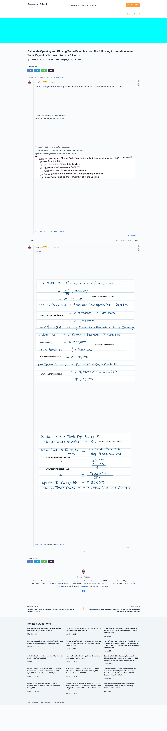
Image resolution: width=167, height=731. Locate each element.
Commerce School (37, 4)
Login (83, 551)
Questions (85, 5)
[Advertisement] (83, 30)
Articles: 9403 (83, 595)
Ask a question (75, 5)
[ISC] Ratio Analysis (72, 60)
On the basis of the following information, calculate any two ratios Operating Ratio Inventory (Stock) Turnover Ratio (121, 630)
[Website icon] (83, 591)
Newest (123, 240)
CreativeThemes (58, 702)
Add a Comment (131, 235)
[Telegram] (37, 70)
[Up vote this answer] (138, 246)
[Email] (51, 70)
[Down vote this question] (138, 85)
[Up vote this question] (138, 81)
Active (136, 240)
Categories (93, 5)
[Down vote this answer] (138, 250)
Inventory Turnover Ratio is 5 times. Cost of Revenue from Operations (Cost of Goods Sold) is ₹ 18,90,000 (44, 686)
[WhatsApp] (44, 70)
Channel (137, 14)
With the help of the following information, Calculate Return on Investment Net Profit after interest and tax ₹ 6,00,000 (83, 643)
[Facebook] (30, 70)
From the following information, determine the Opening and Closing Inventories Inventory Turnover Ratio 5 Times (119, 686)
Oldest (116, 240)
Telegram (130, 14)
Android (85, 586)
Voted (129, 240)
